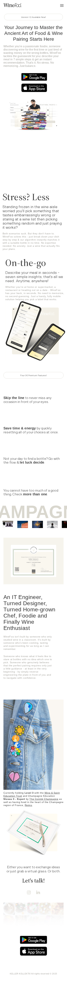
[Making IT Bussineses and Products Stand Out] (12, 5)
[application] (33, 169)
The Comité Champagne (43, 799)
